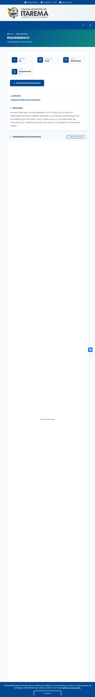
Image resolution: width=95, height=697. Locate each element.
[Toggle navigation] (90, 25)
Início (11, 34)
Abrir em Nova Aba (76, 137)
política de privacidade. (71, 688)
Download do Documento (28, 83)
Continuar (47, 693)
